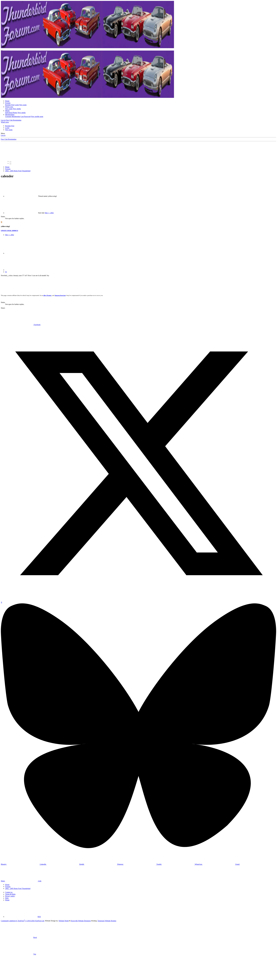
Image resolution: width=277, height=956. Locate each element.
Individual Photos (11, 113)
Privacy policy (10, 896)
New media (17, 109)
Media (7, 111)
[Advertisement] (49, 285)
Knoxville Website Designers (81, 921)
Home (7, 101)
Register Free (9, 105)
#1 (6, 272)
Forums (7, 103)
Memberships (9, 114)
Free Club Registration (8, 139)
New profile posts (37, 116)
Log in (3, 135)
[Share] (21, 253)
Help (7, 898)
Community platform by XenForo (22, 921)
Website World (64, 921)
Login (17, 105)
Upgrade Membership (12, 116)
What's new (9, 107)
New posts (23, 105)
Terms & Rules (10, 894)
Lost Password (26, 116)
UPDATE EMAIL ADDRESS (9, 230)
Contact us (8, 892)
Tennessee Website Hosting (106, 921)
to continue (221, 154)
